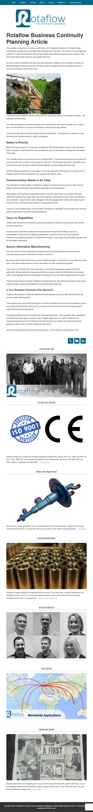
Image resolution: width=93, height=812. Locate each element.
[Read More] (44, 462)
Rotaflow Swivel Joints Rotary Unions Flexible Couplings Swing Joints (46, 18)
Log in (54, 808)
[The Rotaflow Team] (46, 396)
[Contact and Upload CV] (48, 598)
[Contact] (77, 340)
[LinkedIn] (83, 340)
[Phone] (70, 340)
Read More (82, 528)
